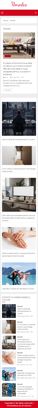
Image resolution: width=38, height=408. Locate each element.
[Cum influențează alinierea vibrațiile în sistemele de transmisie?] (9, 390)
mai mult (8, 90)
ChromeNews (12, 406)
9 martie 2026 (24, 365)
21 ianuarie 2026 (24, 396)
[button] (2, 13)
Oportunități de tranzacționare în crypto (18, 139)
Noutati (20, 306)
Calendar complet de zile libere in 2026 (18, 289)
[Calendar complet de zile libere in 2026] (19, 274)
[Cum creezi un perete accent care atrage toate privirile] (19, 155)
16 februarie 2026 (25, 378)
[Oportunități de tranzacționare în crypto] (19, 118)
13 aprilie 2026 (24, 332)
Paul (6, 77)
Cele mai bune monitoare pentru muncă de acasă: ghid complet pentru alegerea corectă (18, 218)
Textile (7, 56)
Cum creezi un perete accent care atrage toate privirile (26, 327)
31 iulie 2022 (15, 77)
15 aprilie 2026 (24, 316)
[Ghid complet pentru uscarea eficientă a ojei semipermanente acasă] (19, 238)
